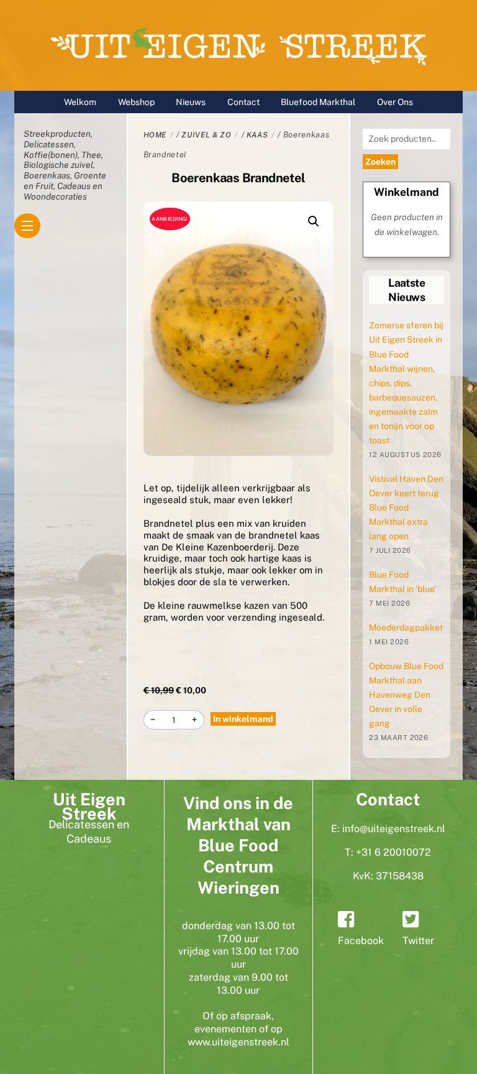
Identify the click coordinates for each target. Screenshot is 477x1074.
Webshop (136, 102)
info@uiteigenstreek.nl (393, 829)
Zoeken (380, 162)
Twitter (418, 941)
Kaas (257, 135)
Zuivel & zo (206, 135)
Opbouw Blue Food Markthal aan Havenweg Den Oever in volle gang (406, 694)
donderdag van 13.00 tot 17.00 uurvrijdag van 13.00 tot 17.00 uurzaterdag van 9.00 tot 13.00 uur (238, 958)
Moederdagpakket (406, 627)
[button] (313, 221)
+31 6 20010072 (393, 852)
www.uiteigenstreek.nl (238, 1042)
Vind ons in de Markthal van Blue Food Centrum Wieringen (238, 845)
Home (155, 135)
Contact (243, 102)
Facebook (361, 941)
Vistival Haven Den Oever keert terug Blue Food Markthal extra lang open (406, 507)
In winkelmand (243, 719)
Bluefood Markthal (318, 102)
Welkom (80, 102)
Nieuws (191, 102)
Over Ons (395, 102)
